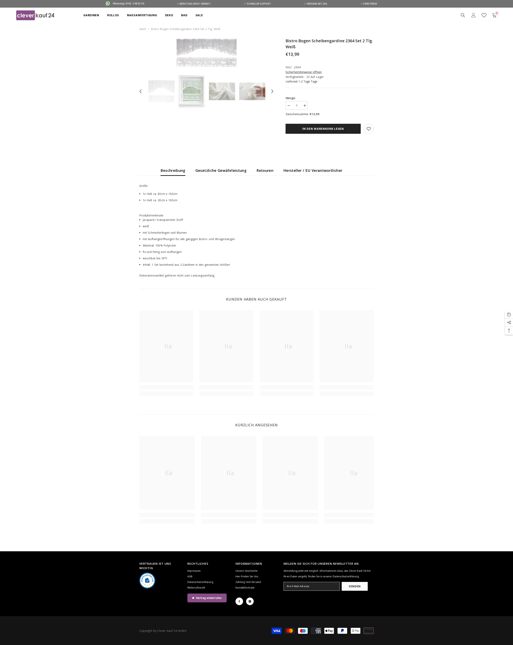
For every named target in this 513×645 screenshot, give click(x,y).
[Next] (272, 91)
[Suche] (463, 15)
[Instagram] (250, 601)
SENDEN (355, 586)
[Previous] (140, 91)
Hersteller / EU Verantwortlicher (312, 170)
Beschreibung (173, 170)
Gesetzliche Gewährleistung (220, 170)
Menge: (291, 98)
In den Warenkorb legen (323, 129)
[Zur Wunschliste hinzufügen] (369, 129)
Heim (142, 29)
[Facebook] (239, 601)
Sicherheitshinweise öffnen (304, 72)
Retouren (264, 170)
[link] (166, 387)
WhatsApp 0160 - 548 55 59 (128, 3)
